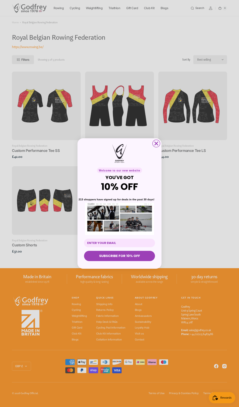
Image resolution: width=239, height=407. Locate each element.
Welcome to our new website (119, 170)
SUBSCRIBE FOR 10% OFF (119, 255)
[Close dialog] (156, 143)
